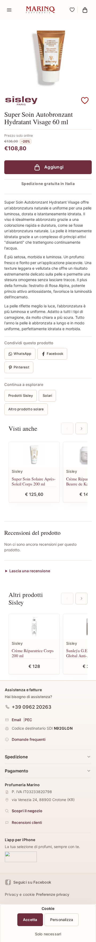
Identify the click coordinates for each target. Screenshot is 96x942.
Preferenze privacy (52, 894)
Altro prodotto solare (26, 409)
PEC (28, 719)
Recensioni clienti (27, 822)
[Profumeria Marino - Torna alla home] (40, 10)
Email (16, 719)
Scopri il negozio (27, 810)
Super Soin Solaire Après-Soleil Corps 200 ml (33, 481)
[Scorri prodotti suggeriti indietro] (67, 428)
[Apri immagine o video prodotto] (48, 57)
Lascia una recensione (29, 571)
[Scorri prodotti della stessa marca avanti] (81, 598)
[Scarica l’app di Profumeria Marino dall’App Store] (21, 857)
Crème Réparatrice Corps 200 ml (33, 653)
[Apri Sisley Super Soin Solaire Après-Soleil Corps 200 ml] (34, 454)
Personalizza (61, 919)
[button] (85, 101)
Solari (47, 395)
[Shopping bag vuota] (85, 10)
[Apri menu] (9, 10)
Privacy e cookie (20, 894)
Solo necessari (48, 934)
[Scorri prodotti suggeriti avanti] (81, 428)
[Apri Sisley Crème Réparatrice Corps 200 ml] (34, 626)
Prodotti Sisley (20, 395)
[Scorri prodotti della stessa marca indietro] (67, 598)
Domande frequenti (28, 739)
